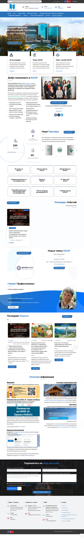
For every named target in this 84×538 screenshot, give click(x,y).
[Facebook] (55, 115)
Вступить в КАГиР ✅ (57, 15)
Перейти (34, 70)
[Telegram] (61, 115)
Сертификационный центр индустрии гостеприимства (51, 13)
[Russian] (69, 7)
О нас (14, 13)
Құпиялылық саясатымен (31, 483)
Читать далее (12, 366)
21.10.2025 (11, 340)
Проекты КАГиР (21, 13)
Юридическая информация (14, 15)
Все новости (10, 342)
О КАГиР (63, 505)
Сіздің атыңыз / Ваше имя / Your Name (15, 468)
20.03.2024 (58, 340)
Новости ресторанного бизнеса (23, 343)
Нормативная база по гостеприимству (19, 180)
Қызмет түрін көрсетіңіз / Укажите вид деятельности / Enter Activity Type (22, 473)
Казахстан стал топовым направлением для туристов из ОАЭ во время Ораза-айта (63, 344)
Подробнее (12, 70)
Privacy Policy (28, 485)
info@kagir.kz (60, 8)
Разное (74, 340)
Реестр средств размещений (37, 15)
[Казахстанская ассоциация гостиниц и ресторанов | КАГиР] (12, 7)
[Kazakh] (67, 7)
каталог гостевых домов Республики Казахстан (55, 400)
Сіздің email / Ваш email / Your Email (50, 468)
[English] (70, 7)
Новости (25, 15)
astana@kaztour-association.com (34, 514)
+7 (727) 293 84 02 (48, 8)
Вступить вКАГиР (19, 169)
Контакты (48, 15)
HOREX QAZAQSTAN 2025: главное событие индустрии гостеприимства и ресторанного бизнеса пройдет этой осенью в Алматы (18, 234)
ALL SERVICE (75, 531)
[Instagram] (58, 115)
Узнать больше (59, 70)
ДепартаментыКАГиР (65, 169)
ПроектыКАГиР (42, 180)
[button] (42, 150)
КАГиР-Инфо (16, 342)
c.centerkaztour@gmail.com (51, 520)
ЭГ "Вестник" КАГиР (65, 180)
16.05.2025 (34, 340)
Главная (9, 13)
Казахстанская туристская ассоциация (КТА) (17, 96)
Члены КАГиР (38, 60)
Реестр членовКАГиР (42, 169)
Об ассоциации (15, 60)
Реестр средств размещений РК (42, 191)
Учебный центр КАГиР (65, 191)
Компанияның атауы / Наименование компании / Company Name (56, 473)
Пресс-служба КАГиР (64, 60)
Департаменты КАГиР (32, 13)
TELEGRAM (75, 1)
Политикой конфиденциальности (69, 483)
